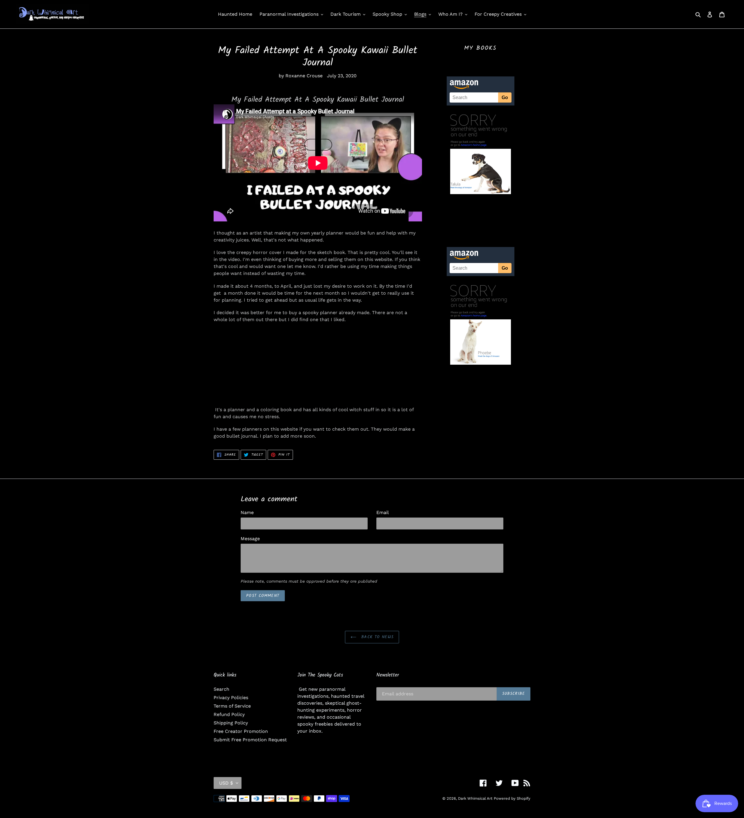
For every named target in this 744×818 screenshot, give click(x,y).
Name (247, 512)
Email (382, 512)
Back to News (376, 637)
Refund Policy (229, 714)
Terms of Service (232, 706)
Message (250, 538)
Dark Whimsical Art (475, 798)
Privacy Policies (231, 697)
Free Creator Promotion (241, 731)
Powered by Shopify (512, 798)
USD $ (226, 783)
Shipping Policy (231, 723)
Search (221, 689)
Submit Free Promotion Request (250, 739)
